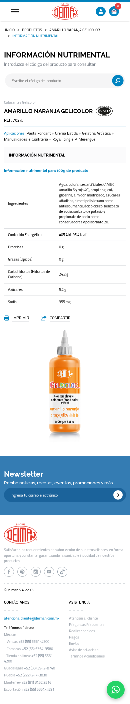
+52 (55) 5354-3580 (37, 648)
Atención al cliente (83, 618)
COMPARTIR (60, 317)
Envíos (74, 643)
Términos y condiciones (87, 656)
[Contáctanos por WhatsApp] (116, 690)
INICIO (10, 30)
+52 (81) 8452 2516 (36, 682)
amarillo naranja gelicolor (74, 30)
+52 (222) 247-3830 (31, 675)
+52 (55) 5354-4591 (38, 689)
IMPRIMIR (20, 317)
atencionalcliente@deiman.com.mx (31, 618)
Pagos (74, 637)
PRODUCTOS (32, 30)
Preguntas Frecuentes (86, 624)
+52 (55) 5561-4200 (33, 641)
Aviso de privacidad (84, 649)
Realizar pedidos (82, 631)
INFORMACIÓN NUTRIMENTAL (35, 36)
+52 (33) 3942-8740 (39, 668)
